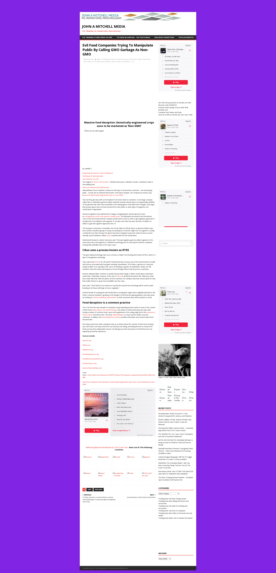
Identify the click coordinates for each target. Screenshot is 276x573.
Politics (119, 61)
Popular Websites (186, 37)
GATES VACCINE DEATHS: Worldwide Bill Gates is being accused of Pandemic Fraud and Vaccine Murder (175, 442)
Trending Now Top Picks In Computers (171, 511)
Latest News (146, 59)
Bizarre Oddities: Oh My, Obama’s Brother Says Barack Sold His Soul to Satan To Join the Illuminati (174, 422)
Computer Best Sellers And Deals (170, 112)
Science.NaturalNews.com (92, 368)
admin (99, 59)
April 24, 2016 (89, 59)
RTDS (97, 262)
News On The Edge (94, 61)
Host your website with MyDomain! (95, 187)
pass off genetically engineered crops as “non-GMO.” (104, 195)
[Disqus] (119, 535)
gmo (89, 489)
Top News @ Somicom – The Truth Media (133, 37)
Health (139, 59)
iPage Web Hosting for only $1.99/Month (97, 173)
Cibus (119, 276)
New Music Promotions (164, 37)
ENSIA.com (86, 345)
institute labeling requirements (105, 297)
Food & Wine (132, 59)
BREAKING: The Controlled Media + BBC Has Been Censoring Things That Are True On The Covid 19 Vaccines (174, 465)
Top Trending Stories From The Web (97, 37)
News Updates (105, 61)
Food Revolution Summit (111, 317)
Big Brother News (109, 59)
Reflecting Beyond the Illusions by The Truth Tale (107, 447)
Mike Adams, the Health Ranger (105, 310)
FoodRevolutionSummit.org (92, 359)
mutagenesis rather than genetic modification (102, 216)
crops (108, 235)
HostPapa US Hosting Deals (92, 176)
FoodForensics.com (89, 363)
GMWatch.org (87, 350)
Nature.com (87, 341)
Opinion (113, 61)
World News (126, 61)
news (85, 61)
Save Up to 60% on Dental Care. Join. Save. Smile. (175, 115)
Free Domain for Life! (90, 179)
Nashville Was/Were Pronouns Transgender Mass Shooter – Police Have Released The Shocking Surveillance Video (175, 451)
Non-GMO (98, 489)
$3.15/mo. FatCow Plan (99, 182)
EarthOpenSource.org (90, 354)
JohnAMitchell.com (122, 568)
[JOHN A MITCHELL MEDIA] (132, 21)
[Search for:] (176, 243)
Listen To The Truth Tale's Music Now (171, 377)
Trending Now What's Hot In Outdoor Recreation (175, 518)
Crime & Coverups (122, 59)
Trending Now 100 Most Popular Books (172, 499)
